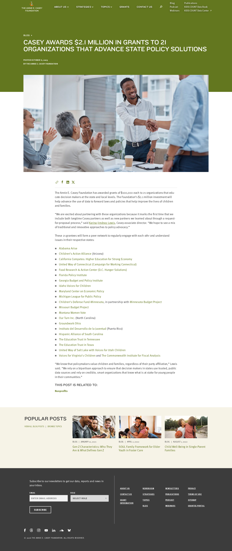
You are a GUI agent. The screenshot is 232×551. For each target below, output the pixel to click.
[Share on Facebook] (62, 182)
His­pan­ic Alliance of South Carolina (81, 334)
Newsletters (172, 488)
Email (32, 492)
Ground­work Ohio (70, 323)
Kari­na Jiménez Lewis (102, 223)
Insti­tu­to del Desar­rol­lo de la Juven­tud (82, 328)
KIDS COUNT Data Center (196, 10)
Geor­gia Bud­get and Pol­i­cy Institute (81, 280)
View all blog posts (34, 426)
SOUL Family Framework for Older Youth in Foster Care (139, 448)
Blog (172, 3)
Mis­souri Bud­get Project (74, 307)
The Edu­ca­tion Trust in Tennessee (79, 339)
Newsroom (148, 488)
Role (72, 492)
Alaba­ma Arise (68, 248)
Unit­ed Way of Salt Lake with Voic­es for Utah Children (92, 350)
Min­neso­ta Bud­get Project (146, 302)
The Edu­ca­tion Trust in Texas (76, 345)
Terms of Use (195, 494)
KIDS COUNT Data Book (196, 7)
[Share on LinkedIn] (68, 182)
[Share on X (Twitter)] (73, 182)
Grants (124, 7)
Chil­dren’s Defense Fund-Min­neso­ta (81, 302)
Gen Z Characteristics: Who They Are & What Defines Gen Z (92, 448)
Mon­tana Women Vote (72, 312)
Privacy (192, 488)
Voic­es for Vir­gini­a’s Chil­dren (77, 355)
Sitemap (192, 499)
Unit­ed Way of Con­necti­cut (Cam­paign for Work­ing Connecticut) (98, 264)
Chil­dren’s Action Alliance (75, 253)
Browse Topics (55, 426)
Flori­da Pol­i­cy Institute (73, 275)
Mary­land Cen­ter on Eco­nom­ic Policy (81, 291)
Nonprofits (61, 391)
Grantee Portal (196, 505)
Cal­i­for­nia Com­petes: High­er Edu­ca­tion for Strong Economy (95, 259)
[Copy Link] (57, 182)
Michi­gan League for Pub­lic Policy (80, 296)
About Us (60, 7)
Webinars (175, 10)
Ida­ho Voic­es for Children (75, 286)
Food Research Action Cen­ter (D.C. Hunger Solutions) (93, 270)
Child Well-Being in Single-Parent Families (185, 448)
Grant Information (126, 501)
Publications (190, 3)
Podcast (174, 7)
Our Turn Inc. (67, 318)
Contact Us (144, 7)
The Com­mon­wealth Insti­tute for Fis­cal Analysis (131, 355)
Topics (105, 7)
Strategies (83, 7)
